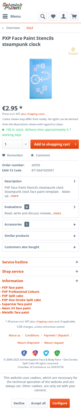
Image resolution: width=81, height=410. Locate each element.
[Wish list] (53, 16)
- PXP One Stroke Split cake (20, 300)
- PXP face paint (11, 287)
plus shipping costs (33, 114)
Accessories (16, 224)
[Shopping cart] (74, 16)
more (15, 196)
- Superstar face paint (16, 304)
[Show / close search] (42, 16)
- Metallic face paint (14, 312)
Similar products (17, 236)
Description (13, 181)
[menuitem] (11, 16)
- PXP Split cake (11, 296)
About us (14, 335)
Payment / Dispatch (56, 335)
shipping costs (45, 321)
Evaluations (13, 207)
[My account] (63, 16)
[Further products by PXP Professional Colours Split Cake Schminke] (73, 51)
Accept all (38, 403)
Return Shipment (28, 343)
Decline (19, 403)
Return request (54, 343)
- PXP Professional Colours (19, 292)
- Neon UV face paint (15, 308)
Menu (15, 16)
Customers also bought (22, 247)
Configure (59, 403)
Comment (42, 155)
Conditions (32, 335)
